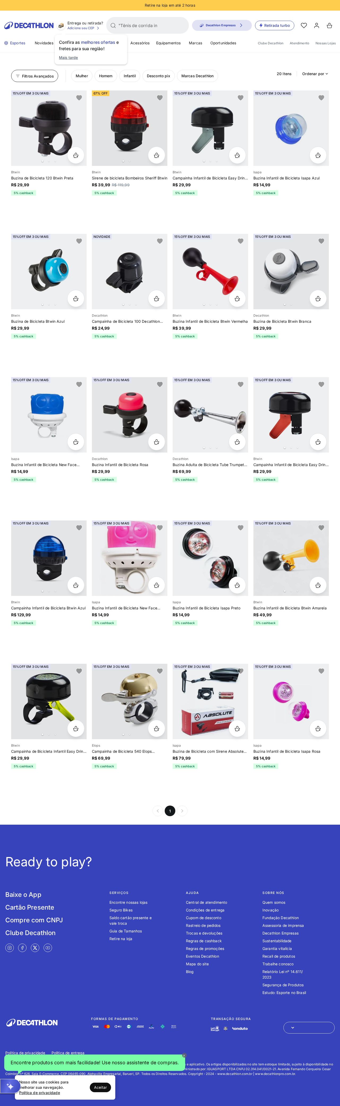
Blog (190, 971)
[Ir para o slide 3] (55, 161)
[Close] (184, 1055)
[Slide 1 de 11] (49, 128)
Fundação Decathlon (280, 917)
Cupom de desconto (203, 917)
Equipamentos (168, 43)
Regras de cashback (204, 941)
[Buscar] (113, 25)
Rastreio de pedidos (203, 925)
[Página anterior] (157, 811)
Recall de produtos (278, 956)
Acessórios (140, 43)
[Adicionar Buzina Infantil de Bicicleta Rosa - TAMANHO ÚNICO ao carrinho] (156, 441)
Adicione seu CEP (81, 28)
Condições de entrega (205, 910)
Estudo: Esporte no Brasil (284, 992)
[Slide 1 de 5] (129, 271)
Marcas (195, 43)
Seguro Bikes (121, 910)
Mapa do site (197, 964)
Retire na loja (120, 938)
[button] (94, 1063)
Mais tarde (68, 57)
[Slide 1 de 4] (210, 128)
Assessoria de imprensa (283, 925)
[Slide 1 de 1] (291, 128)
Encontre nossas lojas (128, 902)
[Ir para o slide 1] (42, 161)
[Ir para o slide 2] (49, 161)
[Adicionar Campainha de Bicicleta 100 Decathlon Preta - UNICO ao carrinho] (156, 298)
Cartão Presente (29, 907)
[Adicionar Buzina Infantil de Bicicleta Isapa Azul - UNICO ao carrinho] (318, 155)
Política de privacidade (25, 1053)
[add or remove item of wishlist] (79, 98)
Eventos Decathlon (202, 956)
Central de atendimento (206, 902)
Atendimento (299, 43)
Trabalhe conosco (278, 964)
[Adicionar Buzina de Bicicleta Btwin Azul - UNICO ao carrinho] (75, 298)
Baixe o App (23, 894)
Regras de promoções (205, 948)
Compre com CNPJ (34, 920)
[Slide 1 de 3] (49, 558)
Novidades (44, 43)
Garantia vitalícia (277, 948)
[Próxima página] (182, 811)
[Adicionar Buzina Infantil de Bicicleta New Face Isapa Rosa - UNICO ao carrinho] (156, 585)
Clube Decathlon (270, 43)
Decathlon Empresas (280, 933)
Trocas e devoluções (204, 933)
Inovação (270, 910)
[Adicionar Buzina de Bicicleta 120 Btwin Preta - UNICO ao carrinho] (75, 155)
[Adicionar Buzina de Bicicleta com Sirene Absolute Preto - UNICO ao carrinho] (237, 728)
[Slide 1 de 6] (210, 271)
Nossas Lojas (326, 43)
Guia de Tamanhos (125, 931)
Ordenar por (313, 73)
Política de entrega (68, 1053)
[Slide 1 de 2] (129, 128)
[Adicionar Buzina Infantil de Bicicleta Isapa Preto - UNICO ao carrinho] (237, 585)
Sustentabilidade (277, 941)
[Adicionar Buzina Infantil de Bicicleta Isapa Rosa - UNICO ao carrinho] (318, 728)
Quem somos (274, 902)
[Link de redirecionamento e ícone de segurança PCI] (225, 1029)
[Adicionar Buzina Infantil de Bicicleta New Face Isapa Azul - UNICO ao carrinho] (75, 441)
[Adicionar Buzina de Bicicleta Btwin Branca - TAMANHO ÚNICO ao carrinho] (318, 298)
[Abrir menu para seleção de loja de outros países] (309, 1028)
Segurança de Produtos (283, 985)
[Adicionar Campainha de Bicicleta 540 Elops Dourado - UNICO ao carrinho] (156, 728)
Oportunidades (223, 43)
